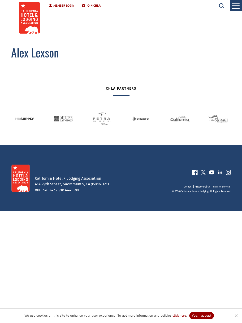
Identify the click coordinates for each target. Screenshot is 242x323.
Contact (188, 186)
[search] (221, 5)
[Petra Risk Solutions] (102, 119)
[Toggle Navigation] (236, 5)
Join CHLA (93, 5)
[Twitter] (203, 173)
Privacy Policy (202, 186)
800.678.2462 (46, 190)
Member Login (63, 5)
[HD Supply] (25, 119)
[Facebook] (195, 173)
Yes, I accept (201, 315)
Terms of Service (221, 186)
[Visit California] (180, 119)
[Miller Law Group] (63, 118)
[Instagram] (228, 173)
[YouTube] (212, 173)
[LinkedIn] (220, 173)
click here (179, 315)
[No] (236, 315)
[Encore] (141, 119)
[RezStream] (218, 119)
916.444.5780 (70, 190)
